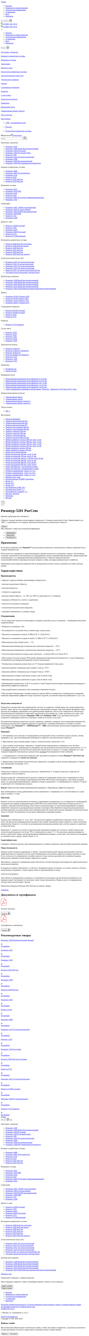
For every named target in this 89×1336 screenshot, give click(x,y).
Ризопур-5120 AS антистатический (19, 264)
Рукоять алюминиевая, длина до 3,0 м (20, 475)
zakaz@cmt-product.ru (9, 1317)
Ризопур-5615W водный (15, 311)
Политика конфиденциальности (13, 1305)
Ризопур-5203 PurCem (14, 181)
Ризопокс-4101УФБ (13, 191)
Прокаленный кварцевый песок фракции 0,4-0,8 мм (26, 381)
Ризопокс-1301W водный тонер (18, 153)
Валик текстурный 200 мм (16, 452)
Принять (5, 1334)
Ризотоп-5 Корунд (13, 349)
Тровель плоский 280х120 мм (17, 438)
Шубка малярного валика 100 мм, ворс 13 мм (23, 444)
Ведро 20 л (10, 485)
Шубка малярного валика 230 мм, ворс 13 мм (23, 446)
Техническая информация (16, 10)
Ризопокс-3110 (11, 175)
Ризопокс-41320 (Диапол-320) (17, 296)
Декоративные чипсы (14, 399)
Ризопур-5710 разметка (15, 325)
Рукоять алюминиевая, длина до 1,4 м (20, 471)
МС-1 (8, 411)
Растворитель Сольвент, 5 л (16, 492)
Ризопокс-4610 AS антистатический (20, 262)
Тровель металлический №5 (17, 421)
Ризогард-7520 (11, 359)
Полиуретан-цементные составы (18, 131)
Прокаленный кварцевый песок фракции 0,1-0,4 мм (26, 379)
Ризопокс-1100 (11, 147)
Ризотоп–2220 (11, 334)
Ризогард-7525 (11, 361)
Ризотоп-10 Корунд (13, 353)
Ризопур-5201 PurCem (14, 179)
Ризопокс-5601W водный (16, 232)
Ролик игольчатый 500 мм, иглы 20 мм (21, 462)
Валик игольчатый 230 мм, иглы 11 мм (21, 456)
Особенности (11, 538)
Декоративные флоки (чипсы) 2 (18, 403)
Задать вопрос (7, 1286)
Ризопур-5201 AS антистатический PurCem (23, 270)
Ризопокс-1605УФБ (13, 214)
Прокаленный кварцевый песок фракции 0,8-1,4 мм (26, 383)
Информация (11, 533)
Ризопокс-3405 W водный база (18, 173)
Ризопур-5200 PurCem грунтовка (19, 244)
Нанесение (10, 535)
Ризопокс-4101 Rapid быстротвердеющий (22, 287)
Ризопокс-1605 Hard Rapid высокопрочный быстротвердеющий (31, 289)
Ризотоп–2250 (11, 337)
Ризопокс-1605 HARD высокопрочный (21, 212)
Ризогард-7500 (11, 341)
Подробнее (5, 946)
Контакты (9, 16)
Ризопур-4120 (11, 195)
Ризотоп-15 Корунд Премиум (17, 351)
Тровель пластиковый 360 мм (17, 427)
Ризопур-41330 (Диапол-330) (17, 299)
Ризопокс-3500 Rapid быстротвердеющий (22, 149)
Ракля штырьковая (13, 419)
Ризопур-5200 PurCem (14, 248)
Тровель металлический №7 (17, 425)
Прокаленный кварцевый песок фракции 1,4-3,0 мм (26, 385)
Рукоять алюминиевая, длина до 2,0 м (20, 473)
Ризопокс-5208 (11, 218)
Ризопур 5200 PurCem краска (17, 246)
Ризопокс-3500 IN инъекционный (19, 161)
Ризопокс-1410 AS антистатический (20, 157)
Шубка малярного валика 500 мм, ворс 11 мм (23, 440)
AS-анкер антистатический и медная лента (23, 272)
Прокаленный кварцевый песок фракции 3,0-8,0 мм (26, 387)
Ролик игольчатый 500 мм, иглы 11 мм (21, 460)
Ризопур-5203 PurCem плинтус (18, 254)
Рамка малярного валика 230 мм (18, 450)
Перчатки (9, 496)
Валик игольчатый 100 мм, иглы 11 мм (21, 454)
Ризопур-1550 (11, 228)
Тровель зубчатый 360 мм (16, 431)
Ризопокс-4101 (11, 189)
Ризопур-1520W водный (15, 226)
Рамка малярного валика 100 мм (18, 448)
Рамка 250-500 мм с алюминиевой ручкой (22, 469)
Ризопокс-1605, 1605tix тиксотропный (21, 207)
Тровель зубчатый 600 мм (16, 435)
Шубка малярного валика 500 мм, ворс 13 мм (23, 442)
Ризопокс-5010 (11, 200)
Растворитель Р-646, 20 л (15, 487)
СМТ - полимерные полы (16, 123)
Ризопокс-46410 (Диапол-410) (17, 303)
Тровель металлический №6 (17, 423)
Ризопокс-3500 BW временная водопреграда (23, 163)
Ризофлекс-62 (11, 369)
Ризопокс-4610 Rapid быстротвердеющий (22, 284)
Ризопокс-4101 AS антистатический (20, 266)
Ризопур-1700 (11, 155)
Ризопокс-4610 (11, 230)
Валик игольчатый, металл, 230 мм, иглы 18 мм (24, 458)
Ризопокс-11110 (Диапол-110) (17, 301)
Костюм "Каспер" (13, 494)
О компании (10, 12)
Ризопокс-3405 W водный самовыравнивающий (25, 198)
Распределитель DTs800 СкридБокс (20, 479)
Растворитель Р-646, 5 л (15, 489)
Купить (4, 526)
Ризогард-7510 (11, 357)
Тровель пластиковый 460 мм (17, 429)
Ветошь (9, 498)
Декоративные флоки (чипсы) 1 (18, 401)
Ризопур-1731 (11, 216)
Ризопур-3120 (11, 177)
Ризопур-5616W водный (15, 313)
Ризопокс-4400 (11, 171)
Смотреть (4, 890)
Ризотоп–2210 (11, 332)
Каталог (9, 6)
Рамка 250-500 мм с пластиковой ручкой (22, 467)
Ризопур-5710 (11, 234)
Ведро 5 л (9, 481)
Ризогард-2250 (11, 339)
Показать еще (6, 1274)
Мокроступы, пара (13, 477)
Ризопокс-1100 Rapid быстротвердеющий (22, 280)
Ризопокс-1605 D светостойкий (18, 210)
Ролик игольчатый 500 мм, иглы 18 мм (21, 465)
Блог (7, 14)
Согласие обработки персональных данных (44, 1305)
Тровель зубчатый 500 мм (16, 433)
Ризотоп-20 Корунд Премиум (17, 355)
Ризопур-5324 (11, 315)
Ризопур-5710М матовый (15, 236)
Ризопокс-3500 (11, 159)
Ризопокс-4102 (11, 193)
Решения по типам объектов (17, 8)
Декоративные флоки (14, 397)
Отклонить (13, 1334)
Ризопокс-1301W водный (16, 151)
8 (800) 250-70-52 (10, 24)
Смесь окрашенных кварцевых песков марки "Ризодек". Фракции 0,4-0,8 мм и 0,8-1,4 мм (41, 389)
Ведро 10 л (10, 483)
